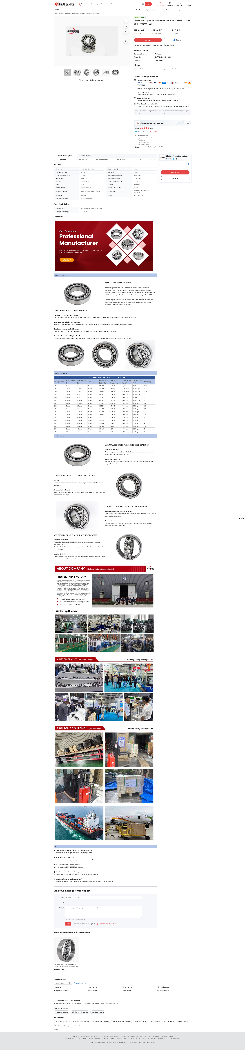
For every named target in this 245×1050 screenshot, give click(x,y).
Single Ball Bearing (140, 1021)
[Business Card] (188, 164)
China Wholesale (114, 1036)
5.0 (167, 159)
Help (157, 10)
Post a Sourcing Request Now (107, 924)
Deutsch (119, 1038)
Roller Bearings (92, 987)
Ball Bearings (57, 987)
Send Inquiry (148, 40)
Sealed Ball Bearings (98, 1012)
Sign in (189, 5)
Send (68, 924)
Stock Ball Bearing (183, 1021)
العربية (132, 1038)
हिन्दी (148, 1038)
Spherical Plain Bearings (61, 990)
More (55, 1029)
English (78, 1038)
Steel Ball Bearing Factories (101, 1021)
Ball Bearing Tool (155, 1021)
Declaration (142, 1042)
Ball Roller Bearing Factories (80, 1021)
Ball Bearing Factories (61, 1021)
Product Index (155, 1036)
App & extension (168, 10)
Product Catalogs (80, 983)
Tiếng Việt (166, 1038)
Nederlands (126, 1038)
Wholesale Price (125, 1036)
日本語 (143, 1038)
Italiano (113, 1038)
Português (90, 1038)
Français (97, 1038)
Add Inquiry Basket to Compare (92, 80)
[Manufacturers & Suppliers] (64, 4)
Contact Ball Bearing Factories (122, 1021)
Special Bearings (93, 990)
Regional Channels (145, 1036)
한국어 (138, 1038)
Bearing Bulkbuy (77, 1026)
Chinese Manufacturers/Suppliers (99, 1036)
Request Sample (169, 45)
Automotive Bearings (163, 990)
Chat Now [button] (178, 40)
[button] (150, 159)
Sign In (137, 147)
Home (55, 13)
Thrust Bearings (127, 987)
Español (84, 1038)
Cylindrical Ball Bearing (62, 1026)
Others (56, 994)
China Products (85, 1036)
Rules (190, 10)
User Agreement (133, 1042)
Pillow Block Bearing (163, 987)
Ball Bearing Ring (169, 1021)
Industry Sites (134, 1036)
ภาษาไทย (153, 1038)
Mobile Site (164, 1036)
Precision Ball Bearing (61, 1012)
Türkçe (160, 1038)
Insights (171, 1036)
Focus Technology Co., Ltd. (110, 1042)
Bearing (82, 13)
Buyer (147, 10)
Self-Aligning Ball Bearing (92, 13)
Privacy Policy (151, 1042)
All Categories (60, 10)
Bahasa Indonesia (175, 1038)
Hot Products (75, 1036)
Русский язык (105, 1038)
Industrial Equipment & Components (68, 13)
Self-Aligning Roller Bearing (80, 1012)
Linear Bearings (127, 990)
